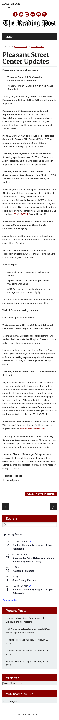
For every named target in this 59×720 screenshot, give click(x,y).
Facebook (15, 14)
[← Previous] (5, 506)
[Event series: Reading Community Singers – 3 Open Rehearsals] (30, 541)
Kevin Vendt (37, 46)
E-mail (39, 14)
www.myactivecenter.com (32, 428)
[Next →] (53, 506)
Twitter (21, 14)
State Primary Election (24, 580)
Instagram (27, 14)
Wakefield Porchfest (23, 570)
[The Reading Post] (29, 26)
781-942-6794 (21, 214)
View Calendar (9, 599)
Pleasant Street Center (41, 494)
